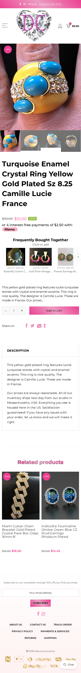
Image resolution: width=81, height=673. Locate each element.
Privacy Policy (22, 631)
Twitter (32, 326)
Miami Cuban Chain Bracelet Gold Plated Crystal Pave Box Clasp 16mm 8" (20, 531)
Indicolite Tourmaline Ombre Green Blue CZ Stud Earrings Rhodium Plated (59, 531)
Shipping (50, 637)
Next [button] (73, 87)
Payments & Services (55, 631)
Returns (30, 637)
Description (18, 350)
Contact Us (38, 624)
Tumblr (44, 326)
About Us (15, 624)
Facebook (26, 326)
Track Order (63, 624)
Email (39, 326)
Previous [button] (7, 87)
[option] (40, 87)
